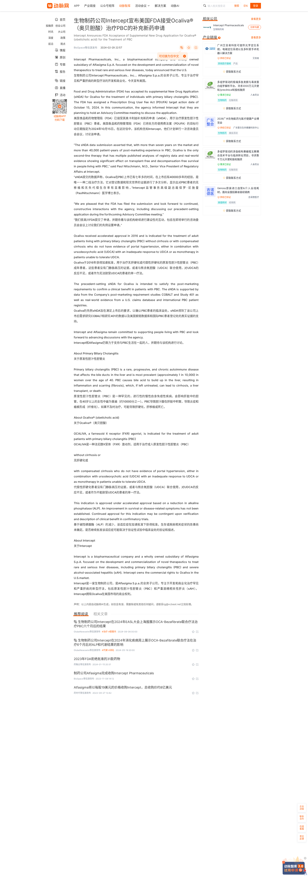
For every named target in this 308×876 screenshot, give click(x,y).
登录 (255, 5)
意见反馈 (302, 837)
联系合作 (302, 817)
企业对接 (302, 807)
